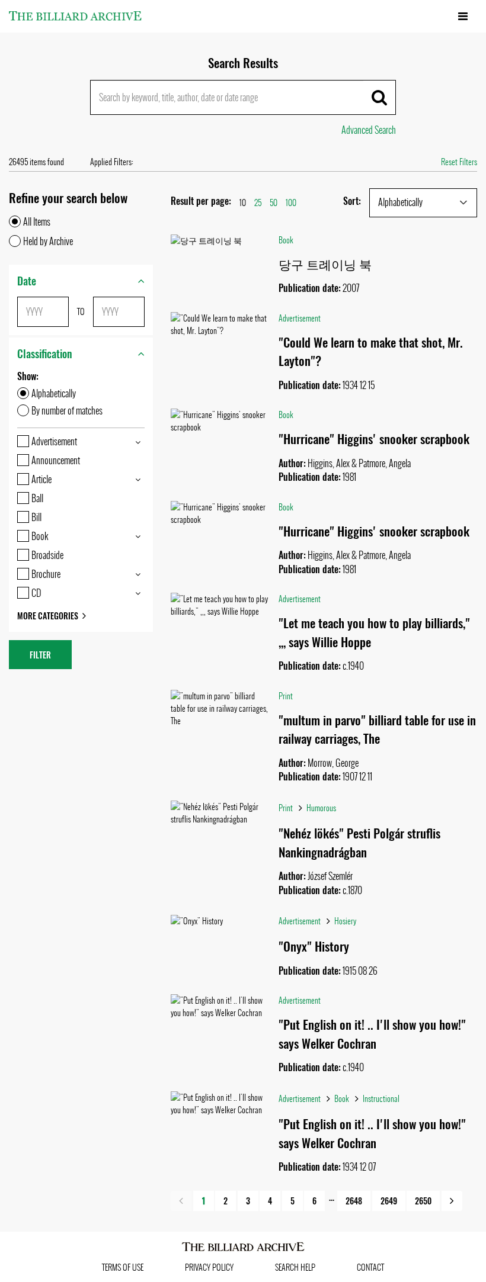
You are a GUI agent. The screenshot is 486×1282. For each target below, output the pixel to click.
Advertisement (300, 318)
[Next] (452, 1201)
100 (291, 203)
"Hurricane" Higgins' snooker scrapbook (374, 438)
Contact (370, 1267)
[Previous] (181, 1201)
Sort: (352, 201)
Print (286, 696)
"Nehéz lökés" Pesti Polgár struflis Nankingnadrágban (359, 842)
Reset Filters (459, 162)
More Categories (47, 615)
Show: (28, 376)
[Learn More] (220, 241)
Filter (40, 654)
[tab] (81, 281)
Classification (44, 353)
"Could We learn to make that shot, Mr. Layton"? (371, 351)
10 (242, 203)
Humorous (321, 808)
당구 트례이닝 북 (325, 264)
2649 (389, 1200)
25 (257, 203)
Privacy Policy (209, 1267)
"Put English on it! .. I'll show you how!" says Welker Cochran (372, 1033)
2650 (423, 1200)
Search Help (295, 1267)
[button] (423, 202)
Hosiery (345, 921)
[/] (75, 16)
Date (26, 280)
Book (286, 240)
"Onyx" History (314, 946)
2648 (354, 1200)
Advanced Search (368, 130)
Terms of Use (122, 1267)
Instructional (381, 1099)
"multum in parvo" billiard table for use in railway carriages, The (377, 729)
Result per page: (201, 201)
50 (273, 203)
